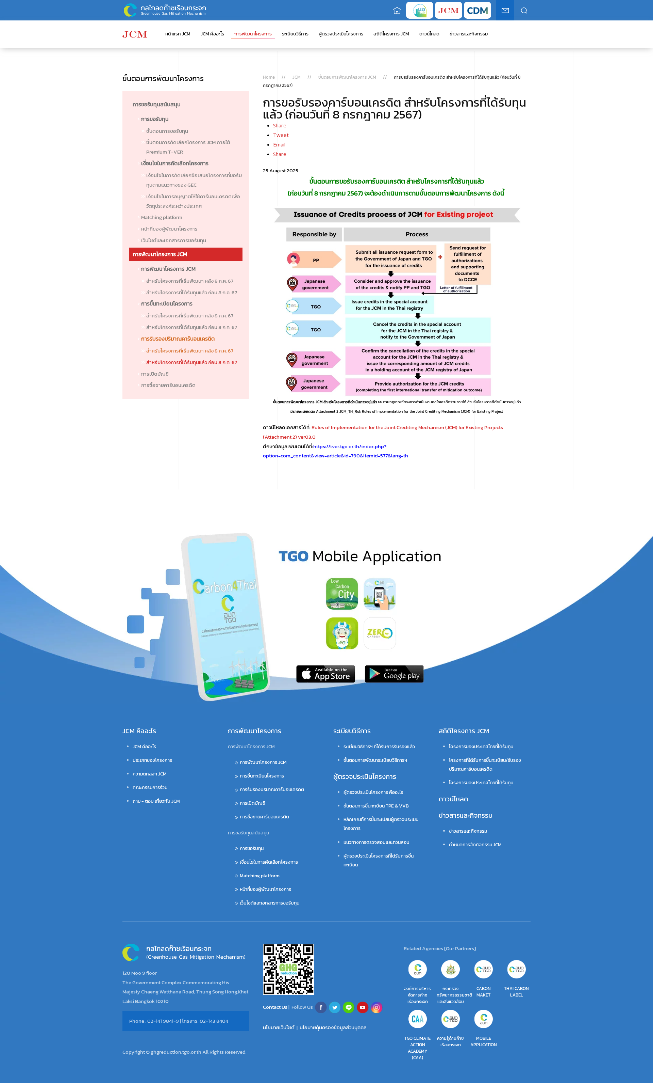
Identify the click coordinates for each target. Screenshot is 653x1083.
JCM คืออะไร (139, 731)
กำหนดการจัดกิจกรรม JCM (475, 844)
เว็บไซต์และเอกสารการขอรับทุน (173, 240)
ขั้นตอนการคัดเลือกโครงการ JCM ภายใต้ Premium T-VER (188, 147)
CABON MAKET (483, 991)
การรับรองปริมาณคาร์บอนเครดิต (178, 338)
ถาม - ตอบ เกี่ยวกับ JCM (156, 801)
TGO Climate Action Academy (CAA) (417, 1048)
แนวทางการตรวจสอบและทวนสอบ (376, 842)
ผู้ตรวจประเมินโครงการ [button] (341, 33)
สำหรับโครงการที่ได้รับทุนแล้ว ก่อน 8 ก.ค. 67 (191, 292)
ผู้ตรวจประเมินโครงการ (364, 776)
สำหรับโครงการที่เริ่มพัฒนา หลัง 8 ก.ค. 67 (189, 281)
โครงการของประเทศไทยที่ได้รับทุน (481, 746)
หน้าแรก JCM (177, 33)
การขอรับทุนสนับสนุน (157, 104)
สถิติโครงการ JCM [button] (391, 33)
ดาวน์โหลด (429, 33)
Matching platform (161, 217)
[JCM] (134, 33)
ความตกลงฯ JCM (150, 774)
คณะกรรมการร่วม (150, 787)
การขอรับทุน (155, 119)
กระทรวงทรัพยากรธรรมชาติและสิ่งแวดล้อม (454, 995)
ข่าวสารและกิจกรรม (465, 815)
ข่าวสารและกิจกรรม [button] (469, 33)
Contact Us (275, 1006)
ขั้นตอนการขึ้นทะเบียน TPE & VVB (376, 806)
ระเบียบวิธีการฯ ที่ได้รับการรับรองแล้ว (379, 746)
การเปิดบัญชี (155, 374)
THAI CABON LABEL (516, 991)
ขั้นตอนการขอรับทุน (167, 131)
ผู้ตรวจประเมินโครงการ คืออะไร (373, 792)
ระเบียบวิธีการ (352, 731)
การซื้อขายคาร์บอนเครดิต (168, 385)
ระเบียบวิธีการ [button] (295, 33)
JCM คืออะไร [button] (212, 33)
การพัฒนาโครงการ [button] (253, 33)
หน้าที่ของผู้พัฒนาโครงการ (169, 229)
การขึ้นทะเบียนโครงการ (166, 303)
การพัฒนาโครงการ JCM (160, 254)
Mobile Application (483, 1041)
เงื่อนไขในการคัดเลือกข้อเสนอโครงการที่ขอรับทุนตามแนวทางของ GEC (194, 180)
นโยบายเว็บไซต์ (279, 1027)
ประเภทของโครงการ (152, 760)
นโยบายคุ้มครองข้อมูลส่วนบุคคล (333, 1027)
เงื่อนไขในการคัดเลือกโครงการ (174, 163)
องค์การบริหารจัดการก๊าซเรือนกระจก (417, 995)
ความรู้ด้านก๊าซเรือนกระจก (450, 1041)
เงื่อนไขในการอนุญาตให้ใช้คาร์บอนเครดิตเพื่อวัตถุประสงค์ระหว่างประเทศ (193, 201)
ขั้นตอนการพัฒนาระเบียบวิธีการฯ (375, 760)
